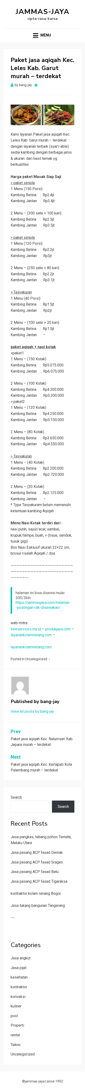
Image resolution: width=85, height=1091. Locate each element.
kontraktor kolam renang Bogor (36, 893)
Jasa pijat (18, 968)
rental (15, 1035)
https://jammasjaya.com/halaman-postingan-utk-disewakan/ (43, 605)
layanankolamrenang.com (31, 635)
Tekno (16, 1044)
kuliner (16, 1006)
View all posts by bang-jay (32, 711)
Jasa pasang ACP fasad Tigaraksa (39, 881)
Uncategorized (36, 659)
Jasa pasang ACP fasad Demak (37, 852)
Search (16, 797)
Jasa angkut (20, 958)
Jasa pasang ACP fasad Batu (35, 871)
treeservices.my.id (26, 629)
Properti (17, 1025)
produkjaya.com (58, 629)
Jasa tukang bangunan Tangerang (38, 905)
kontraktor (19, 987)
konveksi (18, 996)
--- (13, 917)
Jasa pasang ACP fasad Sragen (37, 862)
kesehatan (19, 977)
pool (14, 1016)
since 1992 (55, 1081)
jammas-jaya (42, 12)
